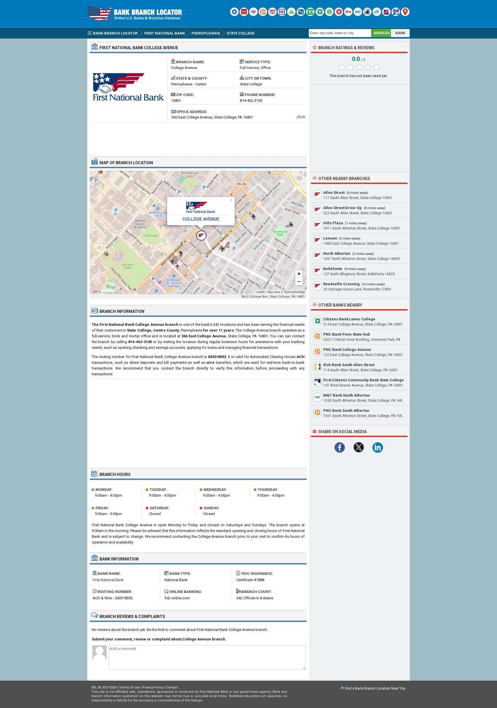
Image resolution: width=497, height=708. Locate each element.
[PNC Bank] (263, 15)
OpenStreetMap (294, 292)
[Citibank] (376, 15)
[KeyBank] (348, 15)
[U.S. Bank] (272, 15)
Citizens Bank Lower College (349, 319)
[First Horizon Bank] (395, 15)
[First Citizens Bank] (386, 15)
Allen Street (334, 192)
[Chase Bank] (234, 15)
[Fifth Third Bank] (301, 15)
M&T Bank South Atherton (346, 395)
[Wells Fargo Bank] (244, 15)
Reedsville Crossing (341, 284)
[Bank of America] (253, 15)
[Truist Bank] (282, 15)
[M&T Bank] (357, 15)
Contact (172, 687)
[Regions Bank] (291, 15)
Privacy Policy (153, 687)
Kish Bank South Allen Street (348, 365)
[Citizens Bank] (320, 15)
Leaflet (260, 292)
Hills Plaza (333, 223)
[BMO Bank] (338, 15)
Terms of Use (129, 687)
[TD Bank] (310, 15)
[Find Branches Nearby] (405, 15)
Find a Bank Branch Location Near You (375, 688)
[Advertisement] (198, 137)
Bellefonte (332, 269)
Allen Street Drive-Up (342, 208)
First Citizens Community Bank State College (363, 380)
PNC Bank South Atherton (346, 410)
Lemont (330, 238)
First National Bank (108, 580)
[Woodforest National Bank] (367, 15)
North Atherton (336, 253)
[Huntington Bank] (329, 15)
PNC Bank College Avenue (347, 349)
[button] (198, 232)
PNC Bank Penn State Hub (346, 334)
